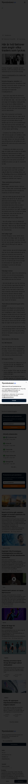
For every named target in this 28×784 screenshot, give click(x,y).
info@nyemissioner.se (8, 397)
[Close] (26, 382)
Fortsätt (14, 400)
